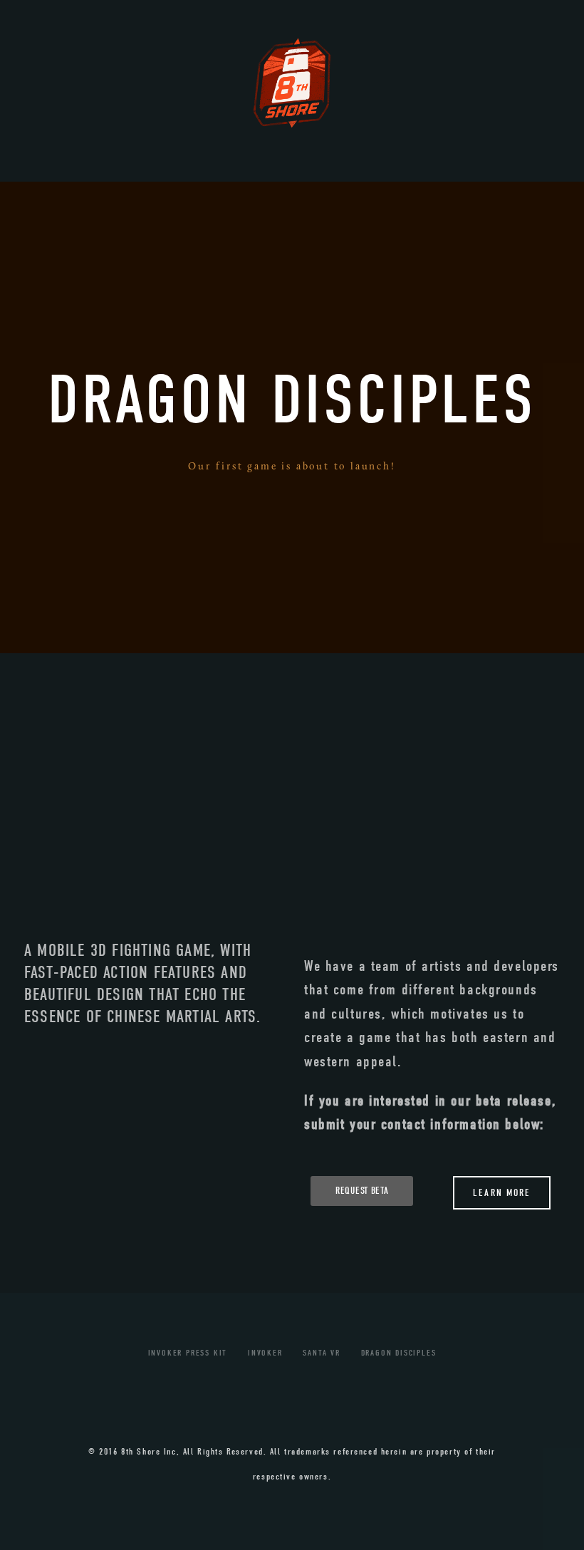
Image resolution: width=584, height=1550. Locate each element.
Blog (435, 186)
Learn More (502, 1193)
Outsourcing (253, 186)
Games (145, 186)
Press (361, 186)
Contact (519, 186)
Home (67, 186)
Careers (299, 226)
